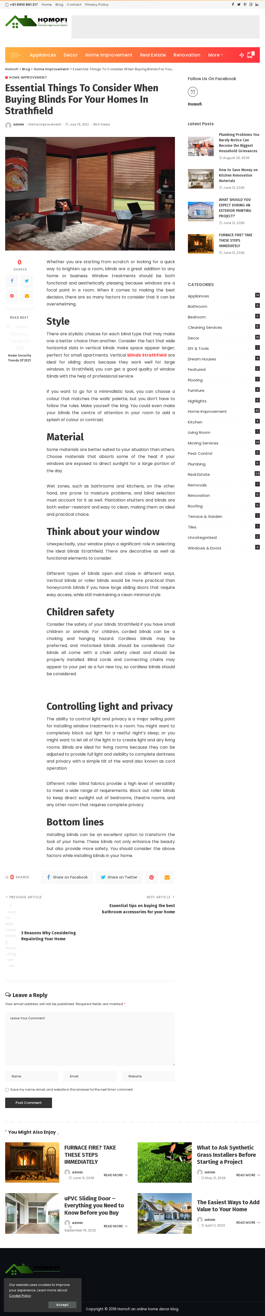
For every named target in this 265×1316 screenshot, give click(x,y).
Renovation (199, 495)
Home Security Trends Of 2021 (19, 357)
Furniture (196, 390)
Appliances (198, 296)
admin (18, 124)
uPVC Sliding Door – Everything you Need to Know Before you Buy (94, 1205)
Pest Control (200, 453)
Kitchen (195, 422)
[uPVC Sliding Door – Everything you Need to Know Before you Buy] (32, 1213)
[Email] (27, 296)
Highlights (197, 401)
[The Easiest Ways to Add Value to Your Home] (165, 1213)
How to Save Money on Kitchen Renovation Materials (238, 175)
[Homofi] (37, 22)
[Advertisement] (165, 27)
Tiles (192, 527)
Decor (193, 338)
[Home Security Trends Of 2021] (19, 337)
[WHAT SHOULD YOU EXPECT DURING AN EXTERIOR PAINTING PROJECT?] (201, 211)
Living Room (199, 432)
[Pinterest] (12, 296)
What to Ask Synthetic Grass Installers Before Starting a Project (226, 1154)
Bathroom (197, 306)
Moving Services (203, 443)
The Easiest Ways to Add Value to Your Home (228, 1206)
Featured (196, 369)
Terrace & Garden (205, 516)
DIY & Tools (198, 348)
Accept (62, 1304)
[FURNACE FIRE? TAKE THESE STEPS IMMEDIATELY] (201, 244)
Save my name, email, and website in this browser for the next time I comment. (72, 1089)
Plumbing (196, 464)
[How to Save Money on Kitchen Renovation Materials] (201, 179)
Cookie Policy (20, 1295)
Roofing (195, 506)
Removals (197, 485)
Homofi (195, 104)
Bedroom (197, 317)
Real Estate (199, 474)
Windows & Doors (204, 548)
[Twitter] (27, 281)
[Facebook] (12, 281)
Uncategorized (202, 537)
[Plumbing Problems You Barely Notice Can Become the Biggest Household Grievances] (201, 146)
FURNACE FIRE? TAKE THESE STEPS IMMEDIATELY (235, 240)
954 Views (101, 124)
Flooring (195, 380)
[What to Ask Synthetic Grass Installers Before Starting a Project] (165, 1162)
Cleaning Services (205, 327)
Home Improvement (28, 77)
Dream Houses (202, 359)
